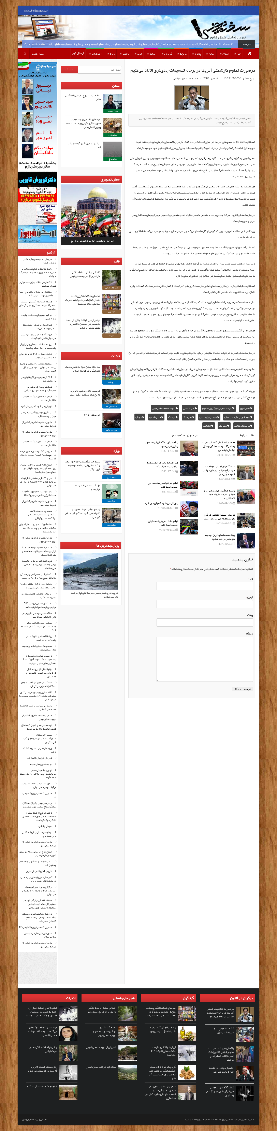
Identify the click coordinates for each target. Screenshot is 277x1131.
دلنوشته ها (111, 501)
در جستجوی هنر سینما (41, 764)
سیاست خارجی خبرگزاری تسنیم (217, 408)
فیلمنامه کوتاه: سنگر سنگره (42, 1086)
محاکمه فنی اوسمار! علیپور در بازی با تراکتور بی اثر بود (39, 615)
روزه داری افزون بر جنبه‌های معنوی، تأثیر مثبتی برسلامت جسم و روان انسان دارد (83, 123)
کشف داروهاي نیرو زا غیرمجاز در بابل (223, 1030)
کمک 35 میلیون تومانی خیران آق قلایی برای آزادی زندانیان (220, 1091)
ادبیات (111, 335)
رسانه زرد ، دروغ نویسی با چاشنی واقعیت (83, 97)
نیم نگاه (111, 382)
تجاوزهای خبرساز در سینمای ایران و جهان (40, 935)
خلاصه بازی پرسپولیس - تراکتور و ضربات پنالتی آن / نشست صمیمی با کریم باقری (37, 696)
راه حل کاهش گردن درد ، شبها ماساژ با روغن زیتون (162, 1029)
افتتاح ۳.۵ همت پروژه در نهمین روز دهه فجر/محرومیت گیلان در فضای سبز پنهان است (38, 468)
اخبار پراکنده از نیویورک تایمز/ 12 (35, 927)
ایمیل (249, 597)
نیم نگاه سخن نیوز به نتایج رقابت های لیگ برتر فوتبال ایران (82, 368)
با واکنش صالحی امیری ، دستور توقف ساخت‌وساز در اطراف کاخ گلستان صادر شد (39, 917)
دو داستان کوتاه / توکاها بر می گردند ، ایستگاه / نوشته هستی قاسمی (42, 1031)
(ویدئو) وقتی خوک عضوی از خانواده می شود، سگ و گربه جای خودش (82, 513)
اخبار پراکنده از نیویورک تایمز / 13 (39, 795)
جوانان (138, 417)
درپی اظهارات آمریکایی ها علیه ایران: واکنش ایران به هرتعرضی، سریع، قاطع (39, 564)
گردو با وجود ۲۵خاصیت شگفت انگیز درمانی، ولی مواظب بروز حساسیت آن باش (162, 1072)
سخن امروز (245, 408)
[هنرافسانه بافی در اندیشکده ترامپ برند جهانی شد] (189, 468)
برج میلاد (187, 417)
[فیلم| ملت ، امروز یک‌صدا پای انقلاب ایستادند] (189, 526)
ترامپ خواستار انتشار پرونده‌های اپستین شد (37, 863)
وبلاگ (250, 615)
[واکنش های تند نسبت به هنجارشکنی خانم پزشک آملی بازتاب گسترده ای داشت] (245, 1054)
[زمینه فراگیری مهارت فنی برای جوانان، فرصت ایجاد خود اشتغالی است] (246, 496)
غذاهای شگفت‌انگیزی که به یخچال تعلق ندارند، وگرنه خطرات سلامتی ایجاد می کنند (82, 299)
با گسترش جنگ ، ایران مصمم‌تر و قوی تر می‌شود (161, 444)
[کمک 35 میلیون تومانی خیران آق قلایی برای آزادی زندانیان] (245, 1093)
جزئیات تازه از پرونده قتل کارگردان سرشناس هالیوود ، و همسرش (41, 673)
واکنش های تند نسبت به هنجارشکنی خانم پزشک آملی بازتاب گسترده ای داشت (221, 1053)
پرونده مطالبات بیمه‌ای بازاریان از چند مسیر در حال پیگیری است (38, 346)
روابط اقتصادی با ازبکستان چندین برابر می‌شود (41, 638)
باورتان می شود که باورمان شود (161, 503)
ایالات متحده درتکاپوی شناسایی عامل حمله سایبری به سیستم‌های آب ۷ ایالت (37, 272)
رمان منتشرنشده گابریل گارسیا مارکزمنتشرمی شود (42, 1068)
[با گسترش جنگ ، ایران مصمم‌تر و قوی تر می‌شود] (189, 448)
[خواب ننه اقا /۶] (111, 420)
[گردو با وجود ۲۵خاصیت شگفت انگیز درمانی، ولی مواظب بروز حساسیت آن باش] (187, 1072)
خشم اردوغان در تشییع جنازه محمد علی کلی (221, 1069)
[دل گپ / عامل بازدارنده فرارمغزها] (111, 491)
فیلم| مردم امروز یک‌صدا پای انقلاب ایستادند (163, 484)
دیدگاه (249, 633)
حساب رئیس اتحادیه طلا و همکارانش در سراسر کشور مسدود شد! (38, 626)
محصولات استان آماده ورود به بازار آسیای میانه (39, 647)
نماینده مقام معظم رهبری (164, 408)
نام (250, 579)
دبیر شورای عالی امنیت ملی (237, 417)
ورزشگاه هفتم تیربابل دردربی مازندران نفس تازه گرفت (38, 336)
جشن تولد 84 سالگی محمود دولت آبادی (42, 1049)
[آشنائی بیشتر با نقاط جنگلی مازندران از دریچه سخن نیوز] (111, 278)
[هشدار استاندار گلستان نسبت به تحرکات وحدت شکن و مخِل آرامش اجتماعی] (246, 448)
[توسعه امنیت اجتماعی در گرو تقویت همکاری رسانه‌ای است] (246, 520)
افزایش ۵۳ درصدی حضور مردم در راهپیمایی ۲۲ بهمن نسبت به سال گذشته (38, 455)
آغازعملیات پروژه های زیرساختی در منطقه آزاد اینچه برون (38, 879)
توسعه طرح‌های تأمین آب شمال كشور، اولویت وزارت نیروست (38, 726)
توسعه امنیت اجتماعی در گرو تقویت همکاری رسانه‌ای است (219, 516)
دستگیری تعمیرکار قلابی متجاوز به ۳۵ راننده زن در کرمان (38, 684)
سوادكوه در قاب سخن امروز (101, 1067)
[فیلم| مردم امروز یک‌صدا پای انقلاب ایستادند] (189, 488)
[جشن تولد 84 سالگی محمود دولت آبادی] (68, 1053)
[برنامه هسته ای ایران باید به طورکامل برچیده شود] (246, 540)
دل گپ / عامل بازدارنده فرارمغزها (87, 487)
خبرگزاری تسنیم (200, 158)
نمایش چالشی (45, 826)
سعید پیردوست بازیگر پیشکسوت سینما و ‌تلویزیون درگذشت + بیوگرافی (42, 514)
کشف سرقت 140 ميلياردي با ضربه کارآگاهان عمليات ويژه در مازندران (218, 44)
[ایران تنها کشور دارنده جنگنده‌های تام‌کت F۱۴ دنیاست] (187, 1053)
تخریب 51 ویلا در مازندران (39, 871)
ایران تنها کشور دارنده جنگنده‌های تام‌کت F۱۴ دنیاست (163, 1051)
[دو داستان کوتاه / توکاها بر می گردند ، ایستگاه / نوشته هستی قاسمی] (68, 1033)
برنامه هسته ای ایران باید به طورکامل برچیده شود (220, 537)
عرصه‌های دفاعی (242, 425)
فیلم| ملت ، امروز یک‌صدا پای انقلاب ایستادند (163, 523)
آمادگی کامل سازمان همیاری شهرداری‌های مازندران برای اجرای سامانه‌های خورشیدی (144, 44)
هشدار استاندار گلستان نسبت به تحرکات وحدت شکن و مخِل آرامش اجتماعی (219, 446)
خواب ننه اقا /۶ (92, 414)
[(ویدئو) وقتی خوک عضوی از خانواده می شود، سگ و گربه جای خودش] (111, 515)
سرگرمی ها (111, 525)
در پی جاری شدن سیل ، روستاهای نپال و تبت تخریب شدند (75, 44)
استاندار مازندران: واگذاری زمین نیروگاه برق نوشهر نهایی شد (37, 293)
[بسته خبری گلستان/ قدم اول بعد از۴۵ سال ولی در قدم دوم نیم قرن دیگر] (111, 467)
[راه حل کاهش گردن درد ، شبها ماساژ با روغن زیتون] (187, 1033)
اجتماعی (207, 425)
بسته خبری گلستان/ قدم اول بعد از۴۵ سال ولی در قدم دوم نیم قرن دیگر (82, 465)
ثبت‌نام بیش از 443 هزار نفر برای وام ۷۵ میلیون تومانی (37, 355)
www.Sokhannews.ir (36, 10)
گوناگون (111, 312)
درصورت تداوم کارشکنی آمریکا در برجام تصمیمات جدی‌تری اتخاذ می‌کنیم (220, 1012)
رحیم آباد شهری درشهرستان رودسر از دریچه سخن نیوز (104, 1031)
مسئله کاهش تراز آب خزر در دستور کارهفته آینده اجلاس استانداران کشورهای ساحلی (39, 904)
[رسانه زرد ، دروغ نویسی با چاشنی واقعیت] (112, 101)
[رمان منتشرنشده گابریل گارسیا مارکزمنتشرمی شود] (68, 1072)
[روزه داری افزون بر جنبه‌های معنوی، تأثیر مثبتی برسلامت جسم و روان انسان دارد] (112, 125)
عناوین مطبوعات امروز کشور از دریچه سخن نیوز (39, 423)
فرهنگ (172, 417)
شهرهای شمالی (111, 287)
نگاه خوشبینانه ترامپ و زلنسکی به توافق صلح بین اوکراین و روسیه (38, 576)
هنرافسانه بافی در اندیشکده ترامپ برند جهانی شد (162, 464)
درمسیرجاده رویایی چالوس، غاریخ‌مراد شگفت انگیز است (85, 392)
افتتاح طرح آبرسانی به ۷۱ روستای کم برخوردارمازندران (37, 853)
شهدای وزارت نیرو (208, 417)
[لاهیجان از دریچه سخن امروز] (127, 1053)
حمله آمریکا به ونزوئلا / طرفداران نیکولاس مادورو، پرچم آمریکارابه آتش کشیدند (37, 528)
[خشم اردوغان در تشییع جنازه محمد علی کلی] (245, 1073)
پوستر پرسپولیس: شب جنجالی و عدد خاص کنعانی (38, 707)
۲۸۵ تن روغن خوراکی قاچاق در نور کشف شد (38, 378)
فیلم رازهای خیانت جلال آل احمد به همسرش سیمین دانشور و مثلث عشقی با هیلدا (83, 323)
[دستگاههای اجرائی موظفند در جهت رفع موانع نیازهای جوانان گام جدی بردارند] (246, 472)
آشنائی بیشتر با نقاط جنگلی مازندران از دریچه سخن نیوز (85, 274)
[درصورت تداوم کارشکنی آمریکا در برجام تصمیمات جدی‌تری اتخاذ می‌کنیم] (245, 1014)
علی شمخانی (189, 408)
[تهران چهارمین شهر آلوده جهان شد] (112, 149)
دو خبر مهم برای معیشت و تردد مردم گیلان (38, 316)
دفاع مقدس (155, 417)
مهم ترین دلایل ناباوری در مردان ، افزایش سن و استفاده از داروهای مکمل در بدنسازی (160, 1092)
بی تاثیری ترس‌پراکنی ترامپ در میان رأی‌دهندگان (38, 414)
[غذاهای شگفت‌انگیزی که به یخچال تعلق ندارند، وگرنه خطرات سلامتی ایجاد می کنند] (111, 302)
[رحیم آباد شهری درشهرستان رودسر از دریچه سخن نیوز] (127, 1033)
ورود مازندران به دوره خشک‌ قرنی (39, 750)
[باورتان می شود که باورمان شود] (189, 509)
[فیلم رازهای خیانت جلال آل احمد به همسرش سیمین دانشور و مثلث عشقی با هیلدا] (111, 325)
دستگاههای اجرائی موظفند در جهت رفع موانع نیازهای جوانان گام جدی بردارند (219, 470)
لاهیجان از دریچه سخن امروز (101, 1047)
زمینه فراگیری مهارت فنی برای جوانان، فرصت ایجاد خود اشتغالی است (219, 494)
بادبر (24, 1119)
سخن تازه (112, 135)
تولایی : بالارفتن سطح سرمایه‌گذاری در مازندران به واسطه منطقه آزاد (38, 774)
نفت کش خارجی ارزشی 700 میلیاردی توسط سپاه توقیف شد (40, 605)
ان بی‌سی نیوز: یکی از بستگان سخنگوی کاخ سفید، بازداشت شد (39, 804)
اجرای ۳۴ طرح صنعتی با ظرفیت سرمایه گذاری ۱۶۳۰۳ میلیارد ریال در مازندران (38, 481)
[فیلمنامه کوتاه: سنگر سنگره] (68, 1092)
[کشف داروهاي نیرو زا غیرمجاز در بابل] (245, 1034)
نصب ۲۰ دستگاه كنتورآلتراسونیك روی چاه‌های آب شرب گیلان (40, 738)
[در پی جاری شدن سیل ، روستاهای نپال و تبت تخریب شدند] (90, 589)
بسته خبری (111, 477)
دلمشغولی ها (111, 406)
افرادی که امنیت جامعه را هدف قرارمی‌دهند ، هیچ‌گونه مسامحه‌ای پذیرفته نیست (38, 551)
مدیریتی (223, 425)
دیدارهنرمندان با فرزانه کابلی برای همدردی (39, 834)
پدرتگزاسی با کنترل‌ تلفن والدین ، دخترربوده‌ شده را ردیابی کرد (38, 585)
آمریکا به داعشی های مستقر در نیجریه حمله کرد (38, 595)
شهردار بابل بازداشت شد (39, 758)
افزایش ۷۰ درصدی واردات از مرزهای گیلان (39, 260)
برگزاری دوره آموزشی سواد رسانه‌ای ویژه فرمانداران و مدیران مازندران (39, 890)
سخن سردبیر (112, 111)
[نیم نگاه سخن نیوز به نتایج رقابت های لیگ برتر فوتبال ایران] (111, 372)
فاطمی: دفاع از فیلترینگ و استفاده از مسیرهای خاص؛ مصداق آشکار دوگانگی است (39, 816)
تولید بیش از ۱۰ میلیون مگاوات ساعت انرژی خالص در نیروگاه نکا (39, 493)
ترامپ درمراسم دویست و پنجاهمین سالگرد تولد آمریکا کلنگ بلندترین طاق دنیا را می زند (39, 659)
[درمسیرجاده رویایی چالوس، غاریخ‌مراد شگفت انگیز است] (111, 396)
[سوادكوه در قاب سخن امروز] (127, 1072)
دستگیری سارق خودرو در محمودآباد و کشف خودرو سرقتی (40, 388)
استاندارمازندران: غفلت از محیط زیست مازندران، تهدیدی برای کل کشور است (38, 367)
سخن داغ (112, 159)
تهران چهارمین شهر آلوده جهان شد (85, 145)
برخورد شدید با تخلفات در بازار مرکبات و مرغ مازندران (38, 785)
